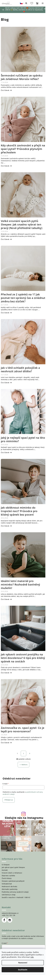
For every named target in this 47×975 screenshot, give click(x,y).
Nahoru (24, 765)
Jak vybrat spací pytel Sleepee (13, 867)
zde (32, 957)
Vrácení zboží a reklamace (12, 873)
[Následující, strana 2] (23, 753)
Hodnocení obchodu (9, 886)
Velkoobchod (7, 884)
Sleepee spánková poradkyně (13, 881)
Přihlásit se (8, 800)
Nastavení (22, 962)
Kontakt (5, 870)
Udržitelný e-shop (9, 895)
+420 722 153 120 (8, 915)
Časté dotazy (7, 878)
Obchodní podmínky (9, 889)
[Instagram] (9, 920)
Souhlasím (22, 969)
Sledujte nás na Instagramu (24, 817)
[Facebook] (4, 920)
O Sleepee (6, 865)
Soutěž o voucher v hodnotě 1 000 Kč (16, 897)
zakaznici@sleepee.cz (10, 913)
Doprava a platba (8, 876)
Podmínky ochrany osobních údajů (15, 892)
